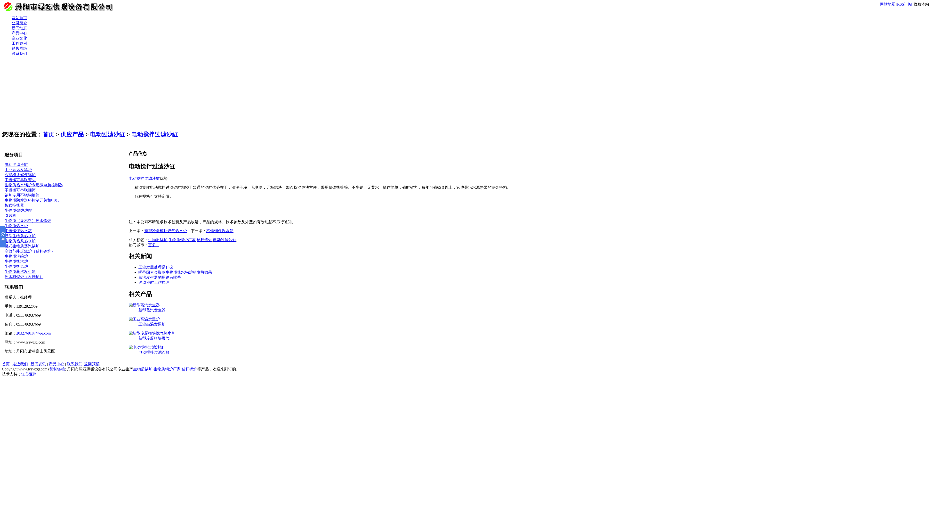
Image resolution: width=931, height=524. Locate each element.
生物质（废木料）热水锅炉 (28, 221)
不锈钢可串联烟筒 (20, 190)
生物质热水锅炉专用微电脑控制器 (34, 185)
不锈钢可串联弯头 (20, 180)
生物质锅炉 (158, 240)
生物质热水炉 (16, 226)
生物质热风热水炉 (20, 241)
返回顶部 (92, 364)
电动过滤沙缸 (107, 134)
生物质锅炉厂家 (182, 240)
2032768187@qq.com (33, 333)
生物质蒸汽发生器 (20, 272)
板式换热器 (14, 205)
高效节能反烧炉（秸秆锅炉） (30, 251)
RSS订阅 (904, 4)
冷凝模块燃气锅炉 (20, 175)
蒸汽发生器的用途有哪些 (159, 277)
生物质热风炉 (16, 266)
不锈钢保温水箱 (18, 231)
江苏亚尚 (29, 374)
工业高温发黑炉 (18, 170)
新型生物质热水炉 (20, 236)
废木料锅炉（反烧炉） (24, 277)
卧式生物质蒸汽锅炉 (22, 246)
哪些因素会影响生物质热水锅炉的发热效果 (175, 272)
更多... (153, 245)
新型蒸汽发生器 (152, 310)
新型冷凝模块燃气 (153, 338)
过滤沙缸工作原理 (153, 282)
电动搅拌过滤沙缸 (154, 134)
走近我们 (20, 364)
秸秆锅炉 (204, 240)
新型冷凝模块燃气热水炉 (165, 231)
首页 (48, 134)
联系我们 (74, 364)
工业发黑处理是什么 (155, 267)
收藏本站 (921, 4)
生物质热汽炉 (16, 261)
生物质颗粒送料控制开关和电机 (32, 200)
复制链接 (57, 369)
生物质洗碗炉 (16, 256)
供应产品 (72, 134)
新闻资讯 (38, 364)
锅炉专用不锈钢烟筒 (22, 195)
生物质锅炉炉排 (18, 210)
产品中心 (56, 364)
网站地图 (887, 4)
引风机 (10, 215)
